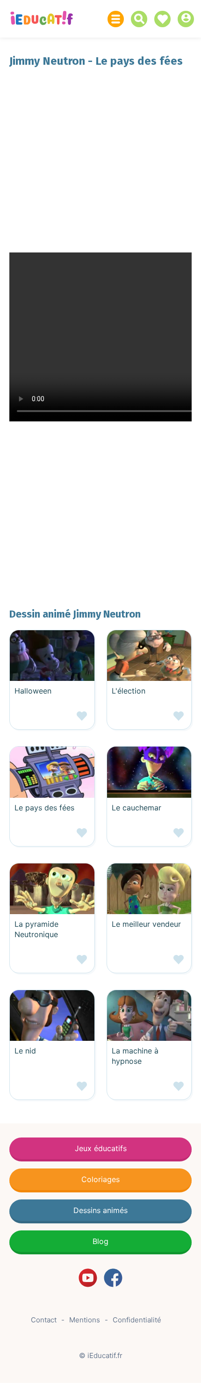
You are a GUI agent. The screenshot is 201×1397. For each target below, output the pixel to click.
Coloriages (100, 1179)
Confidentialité (137, 1319)
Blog (100, 1241)
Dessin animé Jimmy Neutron (75, 614)
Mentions (84, 1319)
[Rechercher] (141, 19)
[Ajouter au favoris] (52, 719)
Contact (44, 1319)
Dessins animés (100, 1210)
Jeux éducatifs (101, 1148)
